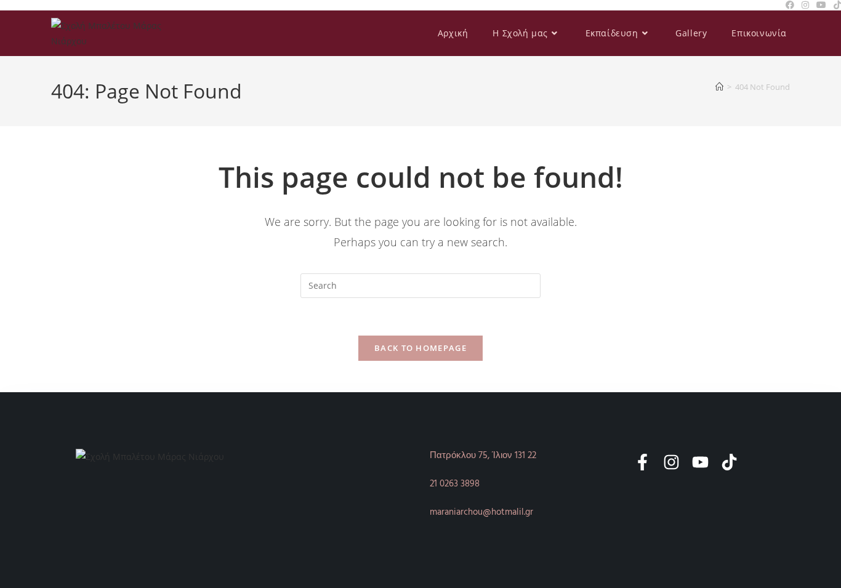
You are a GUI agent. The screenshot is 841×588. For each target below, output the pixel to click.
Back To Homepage (420, 347)
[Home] (719, 86)
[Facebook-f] (642, 462)
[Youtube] (700, 462)
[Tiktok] (729, 462)
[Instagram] (671, 462)
